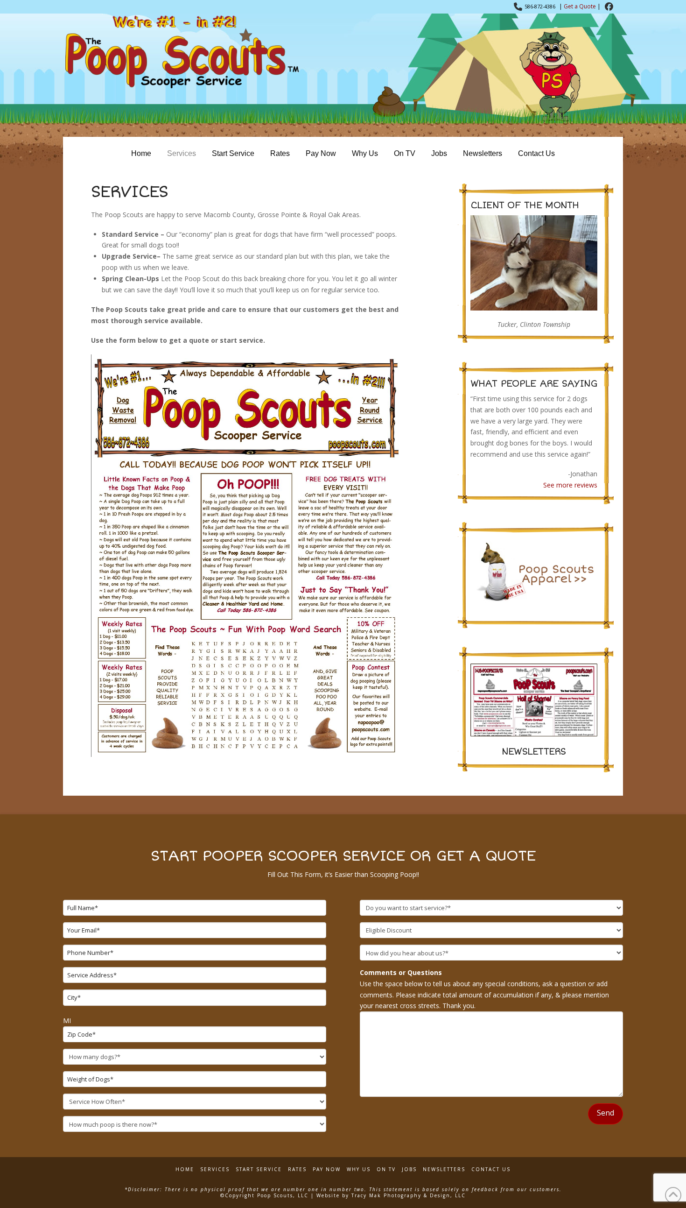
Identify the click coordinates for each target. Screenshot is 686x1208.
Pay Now (327, 1169)
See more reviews (570, 484)
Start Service (259, 1169)
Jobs (409, 1169)
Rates (297, 1169)
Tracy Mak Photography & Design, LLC (408, 1195)
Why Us (359, 1169)
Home (184, 1169)
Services (215, 1169)
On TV (386, 1169)
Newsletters (444, 1169)
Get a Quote (580, 6)
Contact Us (491, 1169)
